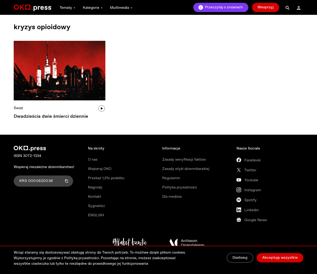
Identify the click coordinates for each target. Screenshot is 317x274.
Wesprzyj (266, 7)
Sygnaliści (96, 206)
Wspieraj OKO (99, 168)
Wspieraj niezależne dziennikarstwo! (44, 167)
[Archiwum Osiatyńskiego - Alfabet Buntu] (130, 243)
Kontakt (94, 196)
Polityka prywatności (179, 187)
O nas (92, 159)
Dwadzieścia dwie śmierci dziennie (51, 116)
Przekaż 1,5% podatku (106, 178)
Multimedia (119, 7)
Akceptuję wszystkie (280, 257)
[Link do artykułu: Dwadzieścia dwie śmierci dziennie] (59, 70)
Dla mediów (172, 196)
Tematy (66, 7)
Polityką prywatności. (82, 258)
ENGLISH (96, 215)
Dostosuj (240, 257)
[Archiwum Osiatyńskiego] (186, 243)
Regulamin (171, 178)
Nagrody (95, 187)
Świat (18, 108)
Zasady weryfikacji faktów (184, 159)
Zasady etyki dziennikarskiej (185, 168)
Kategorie (91, 7)
